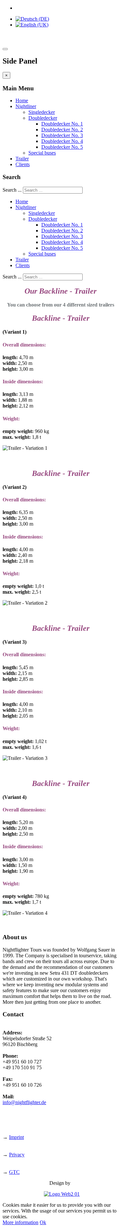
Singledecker (41, 112)
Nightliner (25, 106)
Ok (43, 1222)
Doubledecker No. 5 (62, 147)
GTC (14, 1172)
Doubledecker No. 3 (62, 135)
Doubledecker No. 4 (62, 141)
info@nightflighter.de (24, 1102)
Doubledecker (42, 118)
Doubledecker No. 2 (62, 129)
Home (21, 100)
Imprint (16, 1137)
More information (20, 1222)
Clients (22, 164)
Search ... (12, 190)
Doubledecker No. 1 (62, 123)
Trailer (22, 158)
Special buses (42, 153)
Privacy (17, 1154)
